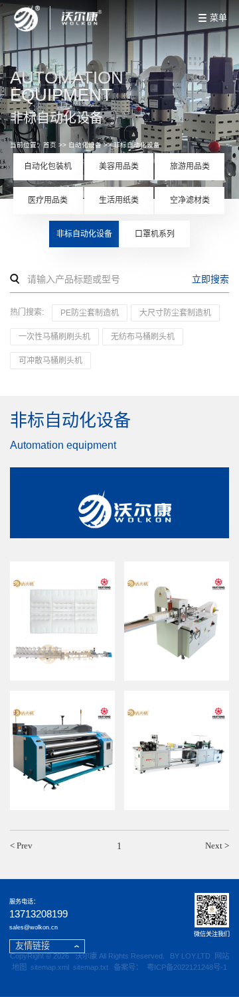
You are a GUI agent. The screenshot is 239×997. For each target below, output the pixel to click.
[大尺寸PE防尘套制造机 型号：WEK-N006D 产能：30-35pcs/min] (176, 751)
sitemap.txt (90, 967)
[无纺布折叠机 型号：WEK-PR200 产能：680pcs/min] (176, 621)
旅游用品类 (190, 166)
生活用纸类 (119, 200)
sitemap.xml (50, 967)
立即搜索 (210, 279)
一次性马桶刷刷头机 (54, 336)
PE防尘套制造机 (89, 313)
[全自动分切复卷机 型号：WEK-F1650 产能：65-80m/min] (62, 751)
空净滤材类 (190, 200)
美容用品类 (119, 166)
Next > (217, 845)
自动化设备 (85, 144)
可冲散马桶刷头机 (50, 360)
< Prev (21, 845)
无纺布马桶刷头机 (143, 336)
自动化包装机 (48, 166)
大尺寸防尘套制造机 (175, 313)
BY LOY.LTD (190, 956)
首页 (49, 144)
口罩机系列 (155, 234)
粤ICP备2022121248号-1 (187, 967)
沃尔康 (86, 956)
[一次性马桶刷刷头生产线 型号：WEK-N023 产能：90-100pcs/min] (62, 621)
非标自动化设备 (137, 144)
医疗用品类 (48, 200)
